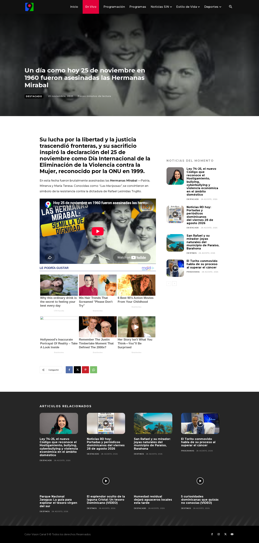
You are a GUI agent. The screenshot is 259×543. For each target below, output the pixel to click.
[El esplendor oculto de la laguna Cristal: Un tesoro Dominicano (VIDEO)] (106, 480)
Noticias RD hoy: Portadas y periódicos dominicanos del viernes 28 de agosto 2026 (200, 215)
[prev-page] (168, 283)
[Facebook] (69, 369)
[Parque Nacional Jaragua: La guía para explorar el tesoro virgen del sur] (59, 480)
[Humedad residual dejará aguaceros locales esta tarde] (153, 480)
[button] (230, 7)
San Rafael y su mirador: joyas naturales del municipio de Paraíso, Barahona (203, 242)
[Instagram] (218, 534)
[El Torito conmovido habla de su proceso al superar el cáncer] (175, 268)
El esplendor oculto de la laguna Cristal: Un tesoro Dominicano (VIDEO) (106, 500)
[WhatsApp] (93, 369)
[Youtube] (232, 534)
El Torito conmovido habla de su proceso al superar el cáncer (202, 264)
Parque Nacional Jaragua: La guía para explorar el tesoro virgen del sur (58, 501)
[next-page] (174, 283)
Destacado (34, 96)
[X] (77, 369)
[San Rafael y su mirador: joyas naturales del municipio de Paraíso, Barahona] (175, 243)
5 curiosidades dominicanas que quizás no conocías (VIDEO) (199, 500)
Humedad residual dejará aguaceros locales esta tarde (153, 500)
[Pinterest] (85, 369)
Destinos (191, 253)
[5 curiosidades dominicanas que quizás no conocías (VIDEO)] (200, 480)
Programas (193, 272)
